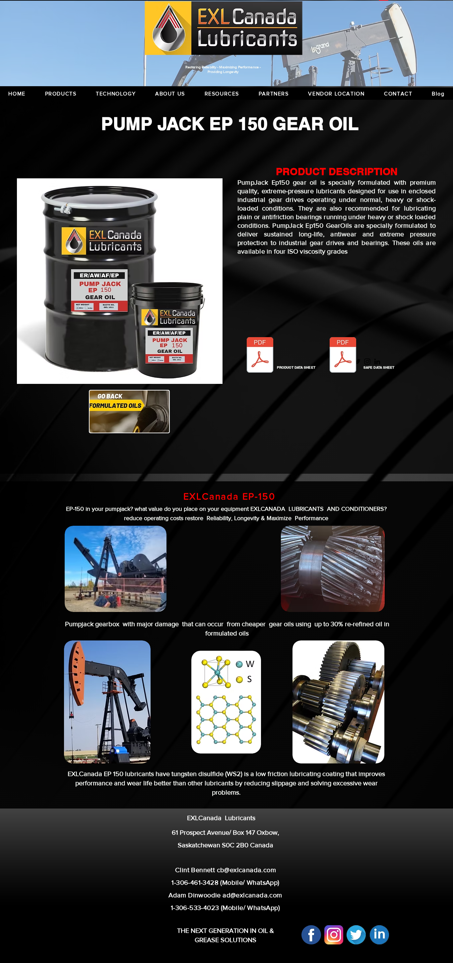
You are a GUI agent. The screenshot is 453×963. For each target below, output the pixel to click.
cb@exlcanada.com (246, 869)
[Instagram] (367, 361)
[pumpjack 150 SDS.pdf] (343, 355)
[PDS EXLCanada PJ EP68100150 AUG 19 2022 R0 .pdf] (260, 355)
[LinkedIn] (377, 361)
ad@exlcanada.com (252, 895)
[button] (221, 94)
